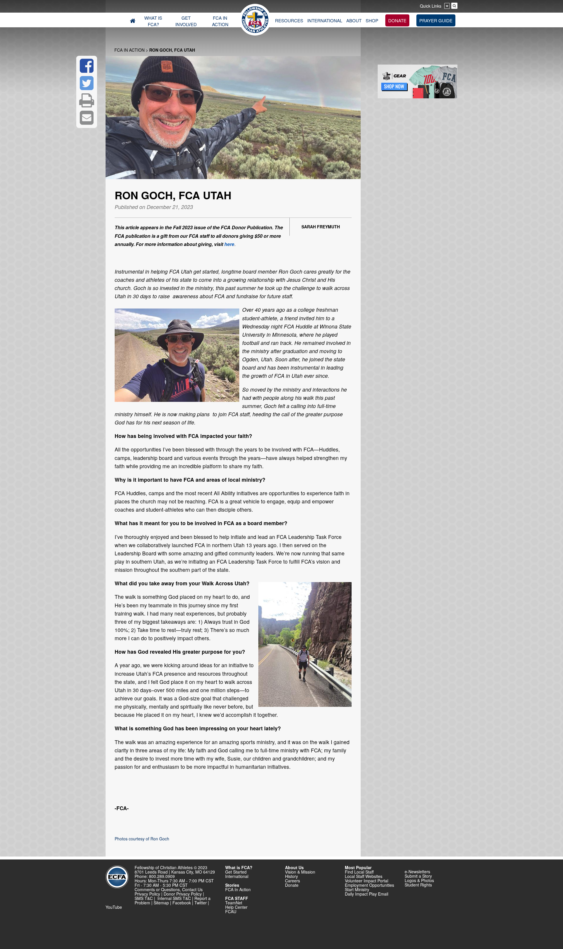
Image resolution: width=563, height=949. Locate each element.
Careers (292, 881)
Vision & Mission (300, 872)
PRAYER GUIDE (435, 20)
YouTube (114, 907)
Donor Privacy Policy (183, 894)
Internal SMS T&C (174, 898)
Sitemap (161, 903)
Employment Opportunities (369, 885)
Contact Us (192, 889)
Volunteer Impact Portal (366, 881)
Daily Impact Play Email (366, 894)
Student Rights (418, 885)
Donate (292, 885)
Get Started (236, 872)
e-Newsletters (417, 871)
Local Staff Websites (363, 876)
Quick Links (430, 6)
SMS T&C (144, 898)
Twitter (200, 903)
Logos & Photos (419, 880)
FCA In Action (129, 50)
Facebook (181, 903)
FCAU (230, 911)
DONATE (397, 20)
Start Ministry (357, 889)
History (291, 876)
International (236, 876)
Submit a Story (418, 876)
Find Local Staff (359, 872)
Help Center (236, 907)
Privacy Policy (147, 894)
